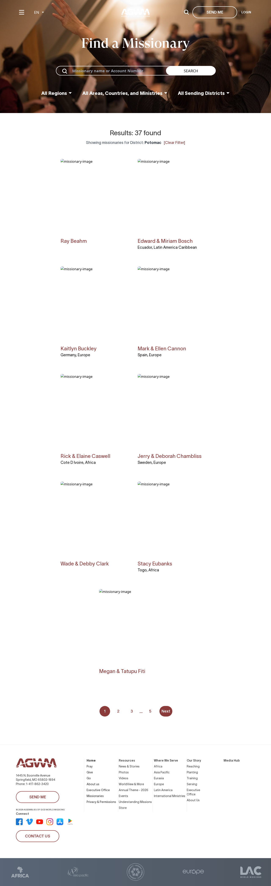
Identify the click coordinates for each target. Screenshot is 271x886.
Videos (123, 778)
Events (123, 796)
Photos (124, 772)
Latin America (163, 790)
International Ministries (169, 796)
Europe (159, 784)
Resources (127, 760)
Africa (158, 766)
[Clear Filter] (174, 143)
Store (123, 808)
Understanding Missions (135, 802)
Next (166, 711)
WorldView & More (131, 784)
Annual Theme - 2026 (133, 790)
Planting (192, 772)
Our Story (194, 760)
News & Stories (129, 766)
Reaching (193, 766)
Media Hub (232, 760)
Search (191, 70)
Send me (214, 12)
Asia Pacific (162, 772)
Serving (192, 784)
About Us (193, 800)
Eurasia (159, 778)
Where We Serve (166, 760)
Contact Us (37, 836)
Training (192, 778)
